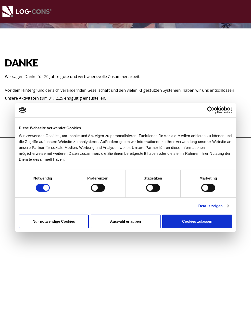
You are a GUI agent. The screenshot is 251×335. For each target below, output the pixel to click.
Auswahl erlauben (125, 221)
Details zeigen (210, 206)
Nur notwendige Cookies (54, 221)
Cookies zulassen (197, 221)
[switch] (98, 188)
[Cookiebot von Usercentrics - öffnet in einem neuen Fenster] (210, 110)
